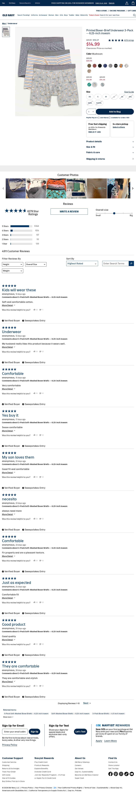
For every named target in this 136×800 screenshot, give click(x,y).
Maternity (84, 15)
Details (111, 3)
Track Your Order (9, 772)
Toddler (71, 15)
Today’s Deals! (94, 15)
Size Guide (129, 92)
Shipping (5, 765)
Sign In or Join (101, 3)
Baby (77, 15)
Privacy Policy (9, 744)
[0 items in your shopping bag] (133, 3)
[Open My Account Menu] (127, 3)
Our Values (79, 769)
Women (51, 15)
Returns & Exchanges (10, 769)
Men (57, 15)
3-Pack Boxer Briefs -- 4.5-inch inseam (108, 714)
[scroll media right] (132, 188)
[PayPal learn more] (99, 118)
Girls (61, 15)
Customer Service (9, 762)
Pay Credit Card (41, 762)
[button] (42, 96)
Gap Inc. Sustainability (84, 772)
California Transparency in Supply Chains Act (47, 790)
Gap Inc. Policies (74, 790)
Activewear (43, 15)
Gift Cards (6, 775)
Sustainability (102, 788)
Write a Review (69, 211)
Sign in (91, 132)
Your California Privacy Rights (70, 788)
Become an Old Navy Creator (86, 775)
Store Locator (114, 765)
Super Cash (79, 778)
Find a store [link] (101, 11)
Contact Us (112, 762)
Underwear (12, 23)
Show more (7, 717)
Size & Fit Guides (8, 778)
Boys (66, 15)
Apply (99, 740)
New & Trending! (24, 15)
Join (99, 132)
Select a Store (119, 127)
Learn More (110, 740)
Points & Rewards (42, 765)
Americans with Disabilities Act (14, 790)
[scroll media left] (3, 188)
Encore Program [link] (117, 11)
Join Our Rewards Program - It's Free (50, 775)
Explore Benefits (41, 769)
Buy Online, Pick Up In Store (13, 781)
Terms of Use (89, 788)
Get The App (113, 769)
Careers (78, 765)
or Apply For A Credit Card (45, 778)
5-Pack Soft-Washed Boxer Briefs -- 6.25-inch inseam (26, 714)
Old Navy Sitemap (82, 762)
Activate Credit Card (43, 772)
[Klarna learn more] (110, 118)
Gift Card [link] (132, 11)
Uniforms (34, 15)
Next (85, 703)
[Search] (134, 15)
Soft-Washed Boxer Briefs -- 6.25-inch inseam (70, 714)
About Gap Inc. (116, 788)
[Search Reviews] (131, 263)
